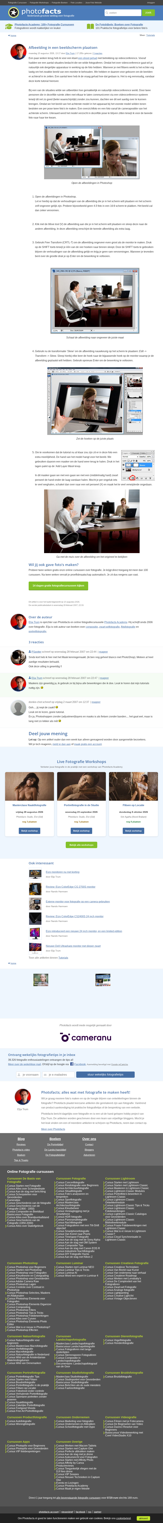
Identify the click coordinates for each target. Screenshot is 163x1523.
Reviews (21, 1144)
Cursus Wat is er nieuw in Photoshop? (28, 1327)
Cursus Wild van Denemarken (24, 1363)
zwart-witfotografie (109, 626)
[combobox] (123, 12)
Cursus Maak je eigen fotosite (73, 1488)
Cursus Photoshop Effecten (22, 1330)
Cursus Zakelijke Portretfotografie (26, 1405)
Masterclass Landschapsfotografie (75, 1343)
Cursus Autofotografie (19, 1421)
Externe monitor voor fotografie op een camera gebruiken (78, 901)
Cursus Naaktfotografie (20, 1402)
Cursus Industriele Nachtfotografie (75, 1251)
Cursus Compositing (18, 1307)
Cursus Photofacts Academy (72, 1485)
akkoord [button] (143, 1518)
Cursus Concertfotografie (70, 1182)
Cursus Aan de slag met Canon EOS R (78, 1248)
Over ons (89, 1139)
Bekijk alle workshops (81, 845)
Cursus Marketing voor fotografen (75, 1421)
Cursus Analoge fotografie (120, 1290)
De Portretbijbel (55, 1144)
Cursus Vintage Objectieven (121, 1298)
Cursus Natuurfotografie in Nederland (28, 1354)
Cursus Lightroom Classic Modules (125, 1191)
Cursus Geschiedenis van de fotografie (29, 1203)
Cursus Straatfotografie (69, 1191)
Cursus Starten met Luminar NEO (75, 1267)
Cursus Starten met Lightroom (122, 1182)
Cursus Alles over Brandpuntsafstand (28, 1217)
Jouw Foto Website (93, 3)
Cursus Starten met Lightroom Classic (126, 1185)
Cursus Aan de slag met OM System (76, 1242)
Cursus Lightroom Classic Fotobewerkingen (119, 1209)
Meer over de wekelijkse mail (24, 1064)
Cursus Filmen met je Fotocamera (124, 1421)
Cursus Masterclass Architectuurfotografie (68, 1204)
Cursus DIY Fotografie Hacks (72, 1254)
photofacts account (49, 1511)
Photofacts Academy (115, 622)
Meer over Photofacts (53, 1129)
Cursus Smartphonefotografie (72, 1231)
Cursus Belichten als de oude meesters (78, 1385)
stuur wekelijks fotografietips (105, 1074)
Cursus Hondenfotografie (119, 1343)
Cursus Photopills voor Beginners (26, 1445)
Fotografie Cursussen (17, 3)
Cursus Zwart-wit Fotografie (120, 1287)
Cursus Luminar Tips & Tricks (72, 1270)
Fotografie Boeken (60, 3)
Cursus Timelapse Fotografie (72, 1236)
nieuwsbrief (67, 1511)
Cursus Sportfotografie (69, 1199)
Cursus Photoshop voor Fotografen (27, 1272)
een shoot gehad (87, 58)
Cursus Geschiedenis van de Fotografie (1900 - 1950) (23, 1207)
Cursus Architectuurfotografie (72, 1188)
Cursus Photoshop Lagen (21, 1284)
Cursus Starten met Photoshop (24, 1270)
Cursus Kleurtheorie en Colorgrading (28, 1275)
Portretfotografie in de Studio (81, 805)
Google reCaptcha (119, 1064)
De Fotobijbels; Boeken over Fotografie (119, 24)
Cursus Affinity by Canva (70, 1462)
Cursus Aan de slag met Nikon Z (74, 1257)
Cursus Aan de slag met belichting (26, 1191)
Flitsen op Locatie (133, 805)
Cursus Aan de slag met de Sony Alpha (78, 1239)
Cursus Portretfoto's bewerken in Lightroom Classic (123, 1195)
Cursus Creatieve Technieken (122, 1267)
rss (89, 1511)
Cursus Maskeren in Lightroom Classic (127, 1188)
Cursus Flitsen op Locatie (21, 1388)
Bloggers (89, 1149)
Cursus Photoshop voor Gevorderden (28, 1278)
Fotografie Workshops (39, 3)
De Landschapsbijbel (55, 1149)
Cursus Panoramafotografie (71, 1219)
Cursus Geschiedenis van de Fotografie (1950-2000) (23, 1221)
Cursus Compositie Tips (69, 1245)
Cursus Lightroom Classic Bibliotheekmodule (119, 1221)
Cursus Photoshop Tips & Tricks (25, 1312)
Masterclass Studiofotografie (72, 1376)
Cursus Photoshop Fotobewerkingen (28, 1315)
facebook (80, 1511)
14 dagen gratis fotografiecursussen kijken (58, 585)
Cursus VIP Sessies (67, 1474)
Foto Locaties (76, 3)
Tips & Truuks (21, 1160)
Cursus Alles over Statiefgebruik (25, 1226)
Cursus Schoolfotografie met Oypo (75, 1427)
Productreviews (65, 1465)
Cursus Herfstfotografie (20, 1348)
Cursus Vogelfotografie (118, 1340)
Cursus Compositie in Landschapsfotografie (68, 1359)
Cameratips (13, 1200)
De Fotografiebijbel (55, 1155)
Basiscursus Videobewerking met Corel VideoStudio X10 (124, 1434)
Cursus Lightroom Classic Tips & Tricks (127, 1205)
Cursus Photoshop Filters (21, 1310)
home (13, 35)
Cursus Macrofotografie (20, 1351)
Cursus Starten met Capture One (74, 1448)
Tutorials (150, 35)
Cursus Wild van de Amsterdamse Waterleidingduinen (26, 1359)
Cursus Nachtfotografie (69, 1222)
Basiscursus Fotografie (20, 1214)
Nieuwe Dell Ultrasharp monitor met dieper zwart (73, 946)
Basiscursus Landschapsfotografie (75, 1346)
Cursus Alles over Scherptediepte (26, 1188)
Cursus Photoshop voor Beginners (26, 1267)
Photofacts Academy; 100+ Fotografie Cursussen (44, 24)
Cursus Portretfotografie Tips (23, 1376)
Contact (89, 1144)
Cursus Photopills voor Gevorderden (27, 1448)
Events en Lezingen (67, 1482)
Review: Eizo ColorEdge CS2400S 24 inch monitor (74, 916)
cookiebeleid (123, 1518)
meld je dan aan (62, 744)
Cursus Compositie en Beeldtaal (25, 1211)
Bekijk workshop (29, 831)
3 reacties (97, 53)
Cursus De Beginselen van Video (124, 1424)
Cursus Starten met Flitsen (22, 1379)
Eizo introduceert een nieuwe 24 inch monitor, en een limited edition (84, 931)
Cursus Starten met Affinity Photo (74, 1460)
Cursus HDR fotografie (69, 1216)
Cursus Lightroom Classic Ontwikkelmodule (119, 1201)
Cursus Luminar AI (66, 1272)
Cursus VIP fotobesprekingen (23, 1451)
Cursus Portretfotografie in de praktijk (28, 1385)
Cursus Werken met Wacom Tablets (76, 1445)
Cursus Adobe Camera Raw (23, 1281)
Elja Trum (70, 53)
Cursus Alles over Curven (21, 1318)
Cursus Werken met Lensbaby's (123, 1278)
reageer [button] (103, 651)
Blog (21, 1139)
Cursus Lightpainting (117, 1292)
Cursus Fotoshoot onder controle (25, 1391)
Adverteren (89, 1155)
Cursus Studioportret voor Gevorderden (78, 1379)
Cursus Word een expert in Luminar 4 (77, 1275)
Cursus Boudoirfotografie (21, 1382)
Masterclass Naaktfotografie (29, 805)
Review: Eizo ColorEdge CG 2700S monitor (70, 886)
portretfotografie (37, 631)
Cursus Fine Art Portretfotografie (25, 1411)
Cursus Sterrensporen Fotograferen (76, 1355)
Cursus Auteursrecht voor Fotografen (77, 1457)
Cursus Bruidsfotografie (118, 1376)
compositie (92, 626)
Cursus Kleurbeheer (67, 1208)
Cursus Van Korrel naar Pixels (73, 1234)
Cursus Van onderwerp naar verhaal (125, 1272)
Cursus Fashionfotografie (70, 1388)
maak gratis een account (88, 744)
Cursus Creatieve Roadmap (121, 1275)
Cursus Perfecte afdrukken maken (75, 1451)
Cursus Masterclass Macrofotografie (27, 1346)
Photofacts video (21, 1149)
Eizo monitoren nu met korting (62, 872)
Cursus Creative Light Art (119, 1295)
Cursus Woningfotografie (21, 1424)
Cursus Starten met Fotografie (24, 1185)
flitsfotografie (128, 626)
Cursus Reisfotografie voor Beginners (77, 1185)
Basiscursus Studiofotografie (72, 1382)
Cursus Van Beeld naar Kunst (122, 1270)
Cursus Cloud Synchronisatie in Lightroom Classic (123, 1238)
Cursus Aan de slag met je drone (74, 1454)
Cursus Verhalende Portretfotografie (27, 1393)
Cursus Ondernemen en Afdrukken (75, 1424)
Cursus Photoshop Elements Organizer (29, 1304)
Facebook (80, 1064)
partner (97, 1511)
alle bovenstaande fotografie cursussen (78, 1497)
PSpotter (36, 651)
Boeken (21, 1155)
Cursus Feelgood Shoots (21, 1408)
